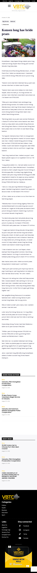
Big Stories (6, 21)
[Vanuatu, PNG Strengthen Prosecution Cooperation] (28, 384)
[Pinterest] (17, 371)
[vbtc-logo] (22, 6)
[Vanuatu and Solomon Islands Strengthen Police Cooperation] (28, 411)
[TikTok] (20, 534)
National (13, 21)
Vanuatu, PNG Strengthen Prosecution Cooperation (11, 460)
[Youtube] (20, 538)
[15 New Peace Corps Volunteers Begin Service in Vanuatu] (28, 398)
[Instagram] (20, 530)
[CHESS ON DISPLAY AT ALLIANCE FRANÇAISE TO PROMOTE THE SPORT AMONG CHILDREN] (28, 475)
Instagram (26, 530)
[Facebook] (9, 371)
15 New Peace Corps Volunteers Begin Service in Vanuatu (11, 397)
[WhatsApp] (21, 371)
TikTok (25, 534)
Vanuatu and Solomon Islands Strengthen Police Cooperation (11, 410)
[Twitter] (13, 371)
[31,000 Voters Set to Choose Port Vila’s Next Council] (28, 447)
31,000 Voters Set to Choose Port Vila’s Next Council (10, 447)
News (3, 379)
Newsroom (6, 24)
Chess (3, 470)
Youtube (25, 538)
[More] (26, 371)
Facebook (26, 526)
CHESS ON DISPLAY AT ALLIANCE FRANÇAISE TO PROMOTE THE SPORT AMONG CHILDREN (10, 475)
